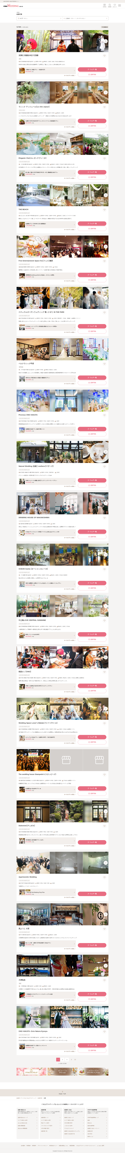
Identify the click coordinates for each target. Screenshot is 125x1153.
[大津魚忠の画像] (62, 966)
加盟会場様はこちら (63, 1145)
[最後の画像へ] (106, 41)
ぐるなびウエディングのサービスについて (85, 1145)
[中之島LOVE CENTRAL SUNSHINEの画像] (62, 606)
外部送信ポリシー (53, 1145)
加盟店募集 (72, 1145)
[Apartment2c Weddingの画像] (62, 863)
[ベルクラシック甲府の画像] (62, 349)
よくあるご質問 (100, 1145)
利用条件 (34, 1145)
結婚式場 (40, 1098)
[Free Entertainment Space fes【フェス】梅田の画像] (62, 247)
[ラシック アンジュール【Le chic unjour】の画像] (62, 92)
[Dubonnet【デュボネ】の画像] (62, 811)
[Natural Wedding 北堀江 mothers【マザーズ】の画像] (62, 452)
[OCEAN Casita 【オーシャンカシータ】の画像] (62, 555)
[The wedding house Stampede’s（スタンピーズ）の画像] (62, 760)
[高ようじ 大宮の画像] (62, 914)
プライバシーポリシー (43, 1145)
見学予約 (93, 74)
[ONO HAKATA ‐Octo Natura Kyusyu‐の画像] (62, 1017)
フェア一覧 (93, 69)
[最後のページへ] (75, 1059)
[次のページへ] (71, 1059)
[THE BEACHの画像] (62, 195)
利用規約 (29, 1145)
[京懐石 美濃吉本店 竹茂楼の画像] (62, 41)
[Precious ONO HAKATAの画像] (62, 401)
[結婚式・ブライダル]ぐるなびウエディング (26, 1098)
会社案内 (23, 1145)
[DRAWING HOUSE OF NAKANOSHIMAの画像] (62, 503)
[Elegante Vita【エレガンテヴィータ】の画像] (62, 144)
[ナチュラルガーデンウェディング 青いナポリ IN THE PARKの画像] (62, 298)
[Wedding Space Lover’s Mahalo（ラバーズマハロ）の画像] (62, 709)
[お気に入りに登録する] (104, 56)
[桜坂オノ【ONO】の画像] (62, 657)
